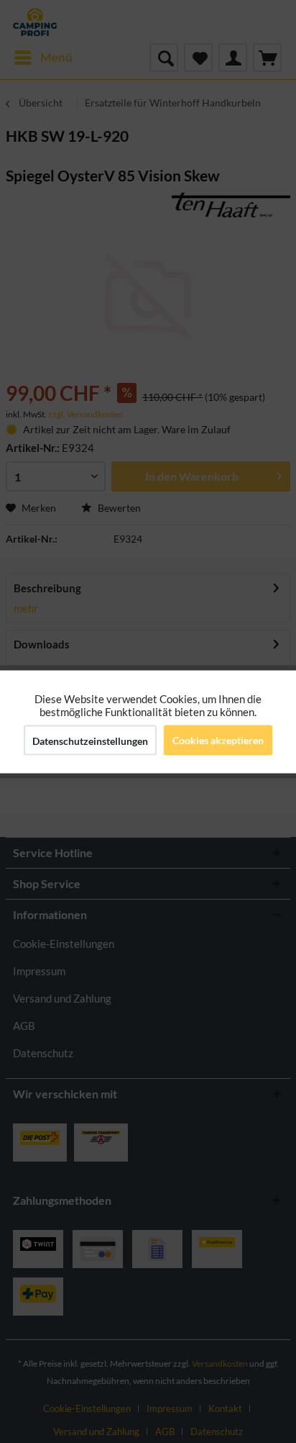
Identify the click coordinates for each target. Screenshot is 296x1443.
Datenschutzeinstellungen (90, 740)
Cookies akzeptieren (218, 739)
